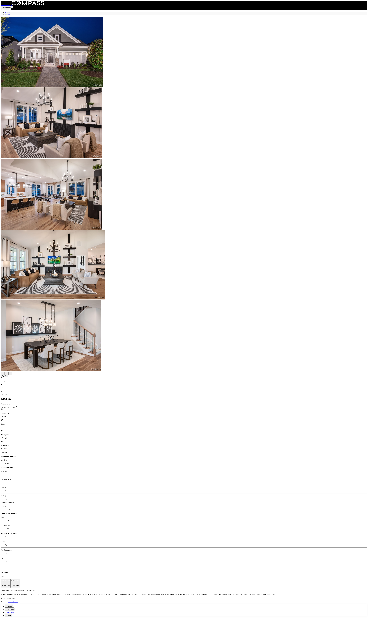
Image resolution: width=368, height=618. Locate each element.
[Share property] (10, 373)
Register (8, 9)
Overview (8, 12)
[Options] (3, 373)
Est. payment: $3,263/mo (8, 407)
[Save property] (6, 373)
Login (3, 9)
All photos (4, 376)
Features (7, 14)
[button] (184, 52)
